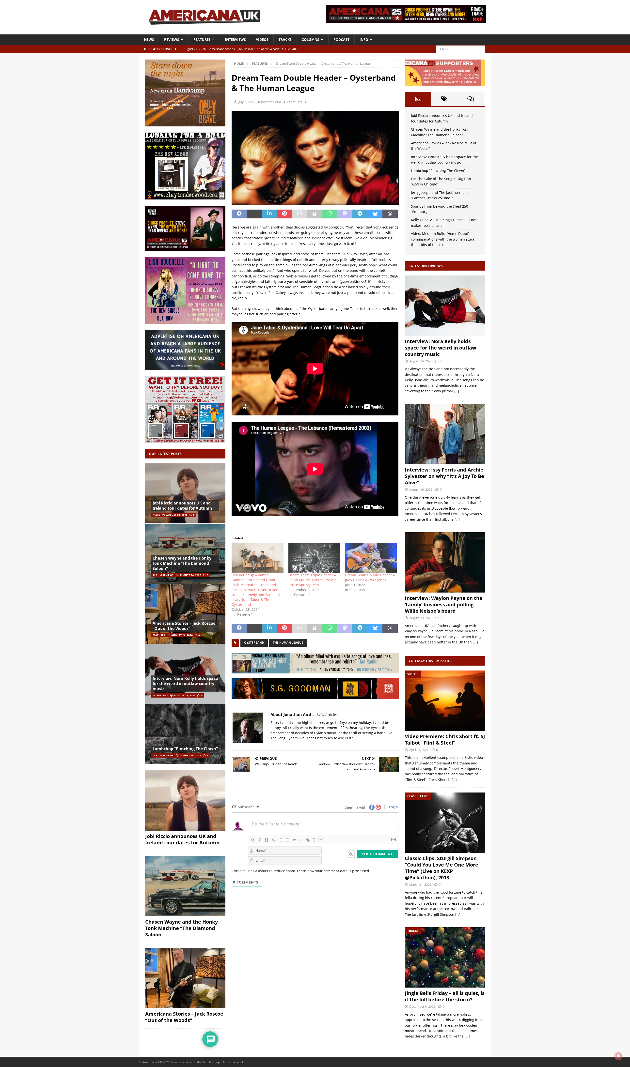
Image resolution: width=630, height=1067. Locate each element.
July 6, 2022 (246, 102)
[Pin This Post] (284, 214)
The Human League (288, 642)
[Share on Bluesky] (374, 214)
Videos (262, 39)
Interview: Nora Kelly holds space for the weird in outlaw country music (185, 683)
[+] (321, 839)
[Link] (307, 840)
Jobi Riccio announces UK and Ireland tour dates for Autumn (182, 505)
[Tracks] (445, 957)
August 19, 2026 (420, 489)
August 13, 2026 (420, 618)
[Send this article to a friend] (299, 214)
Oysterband (254, 642)
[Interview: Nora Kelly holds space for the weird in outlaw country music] (185, 674)
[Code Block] (301, 840)
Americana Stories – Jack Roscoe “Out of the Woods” (184, 626)
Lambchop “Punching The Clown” (185, 748)
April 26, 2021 (418, 749)
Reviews (171, 39)
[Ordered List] (280, 840)
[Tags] (444, 99)
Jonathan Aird (271, 102)
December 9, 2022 (422, 1006)
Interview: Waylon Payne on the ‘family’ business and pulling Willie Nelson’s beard (443, 604)
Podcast (341, 39)
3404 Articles (327, 714)
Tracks (285, 39)
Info (364, 39)
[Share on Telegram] (359, 214)
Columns (310, 39)
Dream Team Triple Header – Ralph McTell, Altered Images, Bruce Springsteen (312, 580)
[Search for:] (460, 48)
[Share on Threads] (389, 214)
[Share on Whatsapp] (329, 214)
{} (314, 839)
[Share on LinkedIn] (269, 214)
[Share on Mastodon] (344, 214)
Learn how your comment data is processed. (333, 871)
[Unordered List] (287, 840)
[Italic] (259, 840)
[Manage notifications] (618, 1056)
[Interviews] (445, 305)
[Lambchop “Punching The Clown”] (185, 734)
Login (393, 807)
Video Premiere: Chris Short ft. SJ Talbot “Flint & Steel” (445, 739)
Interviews (235, 39)
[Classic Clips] (445, 823)
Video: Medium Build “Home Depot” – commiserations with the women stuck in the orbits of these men (445, 239)
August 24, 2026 (177, 515)
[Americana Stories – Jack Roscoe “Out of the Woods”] (185, 614)
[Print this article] (314, 214)
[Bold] (252, 840)
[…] (456, 391)
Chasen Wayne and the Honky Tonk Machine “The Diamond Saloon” (182, 563)
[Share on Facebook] (239, 214)
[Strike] (273, 840)
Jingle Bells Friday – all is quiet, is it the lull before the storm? (445, 996)
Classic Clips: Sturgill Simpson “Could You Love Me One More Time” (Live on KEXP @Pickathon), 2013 (441, 868)
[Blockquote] (294, 840)
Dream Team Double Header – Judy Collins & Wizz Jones (370, 577)
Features (202, 39)
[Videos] (445, 701)
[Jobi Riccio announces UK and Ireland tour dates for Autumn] (185, 493)
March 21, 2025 (420, 884)
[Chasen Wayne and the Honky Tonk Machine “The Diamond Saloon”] (185, 553)
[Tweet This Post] (254, 214)
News (149, 39)
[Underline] (266, 840)
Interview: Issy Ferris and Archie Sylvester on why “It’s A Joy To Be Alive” (444, 476)
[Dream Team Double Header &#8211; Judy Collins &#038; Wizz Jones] (371, 558)
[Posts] (418, 99)
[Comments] (470, 99)
